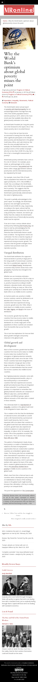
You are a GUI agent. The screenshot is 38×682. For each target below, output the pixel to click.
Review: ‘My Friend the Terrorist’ (12, 538)
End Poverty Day (25, 226)
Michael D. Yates (7, 624)
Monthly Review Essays (11, 564)
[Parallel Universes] (17, 585)
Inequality (15, 100)
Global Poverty (17, 265)
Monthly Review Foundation (19, 673)
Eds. (10, 525)
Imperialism (7, 100)
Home (5, 21)
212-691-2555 (20, 679)
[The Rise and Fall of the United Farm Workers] (16, 636)
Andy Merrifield (7, 573)
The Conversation (28, 491)
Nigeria (13, 309)
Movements (23, 100)
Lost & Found (7, 611)
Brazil (20, 309)
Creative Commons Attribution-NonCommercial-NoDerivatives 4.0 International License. (19, 665)
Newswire (14, 103)
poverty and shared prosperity (16, 109)
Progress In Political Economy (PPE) (20, 94)
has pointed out (24, 166)
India (8, 309)
